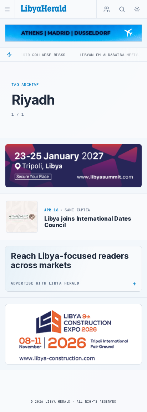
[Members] (107, 9)
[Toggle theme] (137, 9)
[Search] (122, 9)
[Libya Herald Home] (43, 9)
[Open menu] (7, 9)
